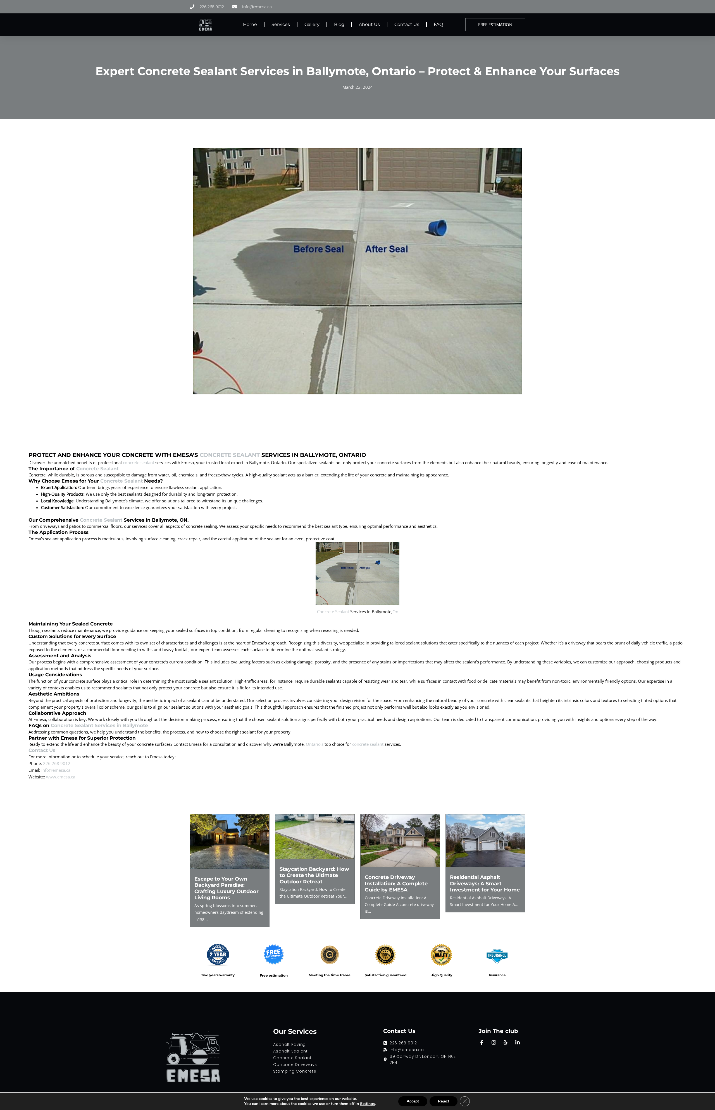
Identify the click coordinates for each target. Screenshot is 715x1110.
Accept (413, 1101)
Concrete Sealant (230, 455)
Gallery (312, 24)
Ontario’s (314, 744)
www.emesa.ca (60, 777)
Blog (339, 24)
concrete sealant (138, 462)
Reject (443, 1101)
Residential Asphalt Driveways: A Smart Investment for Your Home (485, 883)
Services (280, 24)
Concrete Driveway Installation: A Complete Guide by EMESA (396, 883)
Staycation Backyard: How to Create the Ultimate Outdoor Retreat (314, 875)
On (395, 611)
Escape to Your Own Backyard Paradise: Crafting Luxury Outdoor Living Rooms (226, 888)
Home (250, 24)
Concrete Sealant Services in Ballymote (99, 725)
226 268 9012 (56, 763)
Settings (367, 1103)
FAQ (438, 24)
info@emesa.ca (55, 770)
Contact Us (406, 24)
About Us (369, 24)
